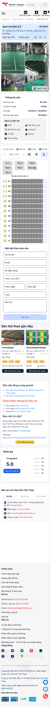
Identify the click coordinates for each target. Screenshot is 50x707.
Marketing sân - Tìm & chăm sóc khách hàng (21, 642)
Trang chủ (5, 19)
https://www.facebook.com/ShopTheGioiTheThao (24, 437)
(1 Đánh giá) (23, 37)
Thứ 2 (7, 172)
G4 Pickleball (7, 348)
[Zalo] (45, 689)
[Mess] (45, 682)
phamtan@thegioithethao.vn (24, 513)
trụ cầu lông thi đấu (22, 411)
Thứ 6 (8, 168)
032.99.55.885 (23, 509)
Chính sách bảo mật (10, 574)
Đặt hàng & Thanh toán (11, 591)
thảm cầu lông (21, 405)
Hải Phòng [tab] (25, 496)
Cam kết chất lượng (10, 582)
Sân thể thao (17, 19)
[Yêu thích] (40, 37)
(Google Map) (16, 505)
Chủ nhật (32, 168)
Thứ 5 (32, 163)
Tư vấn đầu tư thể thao (11, 625)
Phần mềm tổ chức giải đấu (13, 638)
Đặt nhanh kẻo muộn (12, 371)
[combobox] (25, 279)
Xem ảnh (41, 88)
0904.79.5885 (22, 603)
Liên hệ (4, 616)
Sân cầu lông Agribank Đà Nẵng (20, 396)
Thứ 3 (8, 163)
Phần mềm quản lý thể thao (13, 633)
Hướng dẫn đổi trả (9, 578)
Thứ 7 (20, 168)
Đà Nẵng (29, 19)
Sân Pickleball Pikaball (36, 348)
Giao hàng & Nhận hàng (12, 587)
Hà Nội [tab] (9, 496)
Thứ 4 (20, 163)
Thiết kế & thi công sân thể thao (15, 629)
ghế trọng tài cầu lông (25, 408)
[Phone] (45, 696)
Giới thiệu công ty (9, 612)
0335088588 (25, 431)
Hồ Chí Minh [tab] (41, 496)
